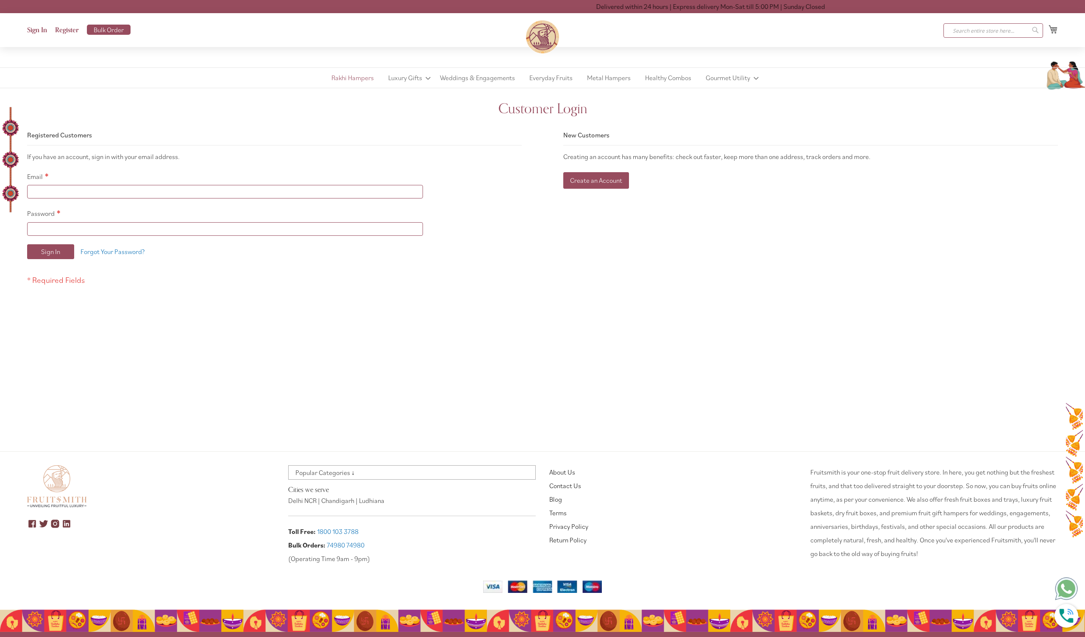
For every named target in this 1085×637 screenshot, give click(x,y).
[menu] (542, 78)
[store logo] (542, 37)
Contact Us (565, 485)
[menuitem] (352, 78)
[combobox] (993, 30)
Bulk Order (109, 29)
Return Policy (568, 540)
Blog (555, 499)
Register (67, 30)
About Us (562, 472)
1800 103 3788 (338, 531)
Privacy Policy (568, 526)
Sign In (37, 30)
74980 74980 (345, 545)
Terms (558, 512)
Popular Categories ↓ (325, 472)
